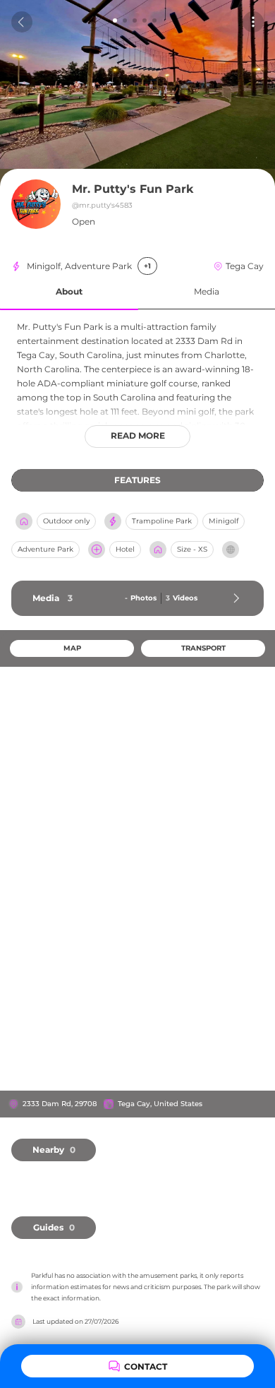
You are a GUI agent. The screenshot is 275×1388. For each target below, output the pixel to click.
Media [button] (206, 291)
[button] (69, 292)
